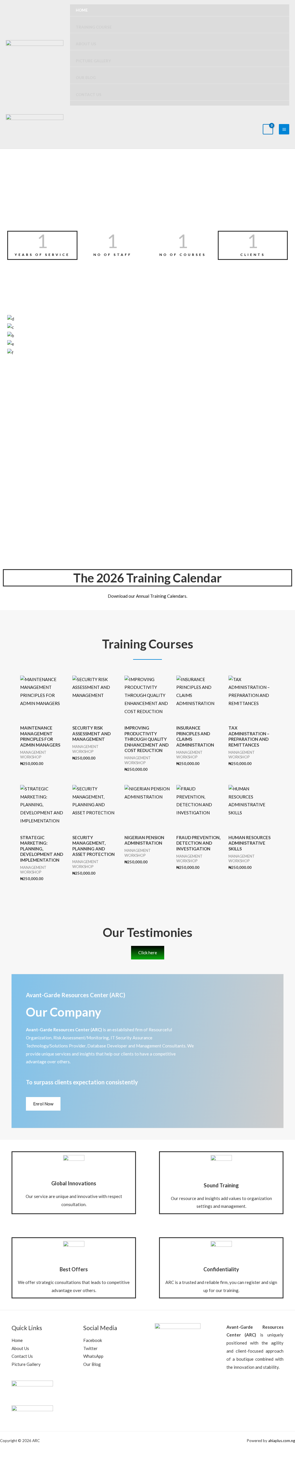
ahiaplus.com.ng (281, 1440)
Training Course (94, 27)
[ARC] (34, 55)
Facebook (92, 1340)
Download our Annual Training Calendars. (147, 596)
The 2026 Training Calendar (147, 578)
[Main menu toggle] (284, 129)
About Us (86, 44)
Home (82, 10)
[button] (147, 361)
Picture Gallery (93, 61)
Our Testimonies (147, 932)
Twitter (90, 1348)
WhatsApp (93, 1356)
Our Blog (86, 77)
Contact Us (88, 94)
